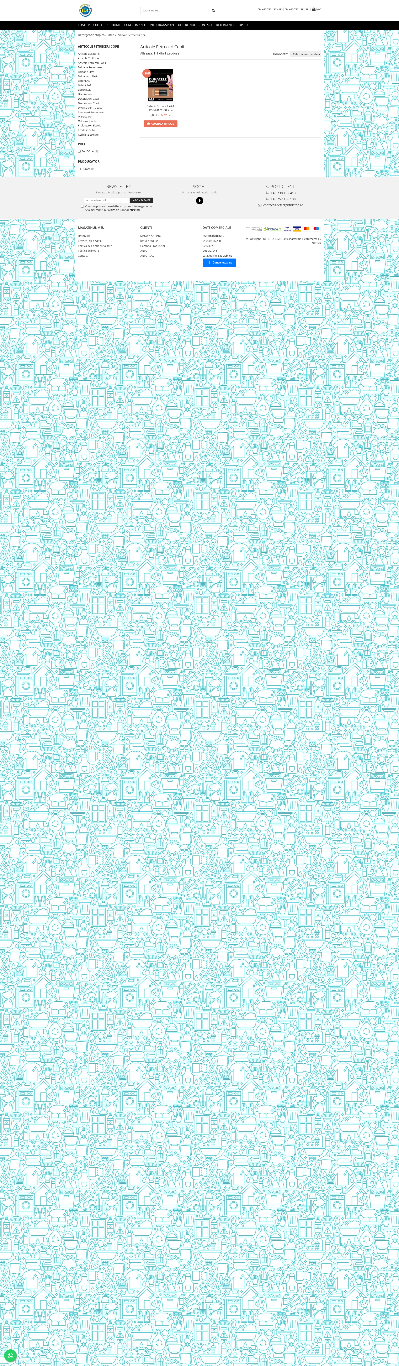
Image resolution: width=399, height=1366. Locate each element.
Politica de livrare (88, 250)
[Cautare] (213, 10)
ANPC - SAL (147, 255)
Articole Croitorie (88, 58)
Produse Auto (86, 130)
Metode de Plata (150, 236)
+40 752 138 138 (283, 199)
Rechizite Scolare (88, 134)
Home (116, 25)
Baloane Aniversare (90, 67)
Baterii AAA (84, 85)
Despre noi (186, 25)
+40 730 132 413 (283, 193)
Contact (205, 25)
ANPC (143, 250)
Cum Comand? (135, 25)
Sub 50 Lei (88, 151)
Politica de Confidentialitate (123, 210)
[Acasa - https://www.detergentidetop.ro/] (98, 10)
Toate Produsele (91, 25)
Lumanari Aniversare (90, 112)
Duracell (87, 169)
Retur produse (149, 241)
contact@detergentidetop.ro (282, 205)
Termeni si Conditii (89, 241)
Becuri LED (84, 90)
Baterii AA (84, 81)
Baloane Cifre (86, 72)
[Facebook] (199, 200)
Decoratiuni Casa (88, 98)
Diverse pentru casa (90, 107)
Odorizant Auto (87, 121)
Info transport (162, 25)
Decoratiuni (85, 94)
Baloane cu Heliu (88, 76)
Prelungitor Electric (89, 125)
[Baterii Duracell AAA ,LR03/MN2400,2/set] (160, 85)
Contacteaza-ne (222, 262)
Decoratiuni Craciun (90, 103)
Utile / (112, 35)
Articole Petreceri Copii (92, 63)
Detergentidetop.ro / (92, 35)
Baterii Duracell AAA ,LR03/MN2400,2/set (161, 108)
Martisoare (84, 116)
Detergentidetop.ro (232, 25)
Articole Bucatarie (89, 54)
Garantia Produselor (152, 246)
